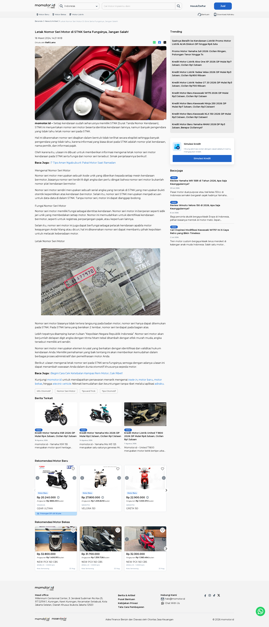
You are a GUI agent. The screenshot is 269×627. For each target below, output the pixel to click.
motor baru (146, 379)
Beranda (38, 21)
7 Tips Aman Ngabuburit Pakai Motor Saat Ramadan (83, 162)
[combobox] (76, 6)
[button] (43, 391)
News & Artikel (51, 21)
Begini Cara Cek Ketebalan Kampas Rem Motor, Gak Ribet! (87, 373)
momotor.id (54, 379)
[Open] (96, 6)
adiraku (159, 383)
